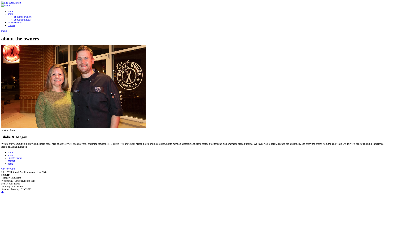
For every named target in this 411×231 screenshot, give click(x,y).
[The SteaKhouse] (11, 2)
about (10, 155)
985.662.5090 (8, 169)
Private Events (15, 158)
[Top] (2, 192)
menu (4, 31)
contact (11, 160)
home (10, 152)
